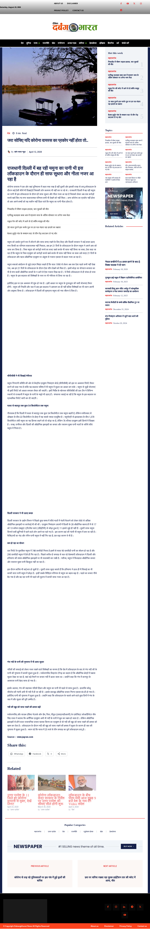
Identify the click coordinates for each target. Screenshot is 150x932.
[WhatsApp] (94, 152)
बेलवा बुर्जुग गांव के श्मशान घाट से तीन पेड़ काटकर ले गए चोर (32, 233)
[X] (81, 152)
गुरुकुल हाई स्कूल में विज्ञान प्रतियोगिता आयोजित (123, 277)
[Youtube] (127, 3)
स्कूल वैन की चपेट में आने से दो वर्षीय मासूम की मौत (28, 221)
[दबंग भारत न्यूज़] (9, 151)
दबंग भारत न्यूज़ (19, 152)
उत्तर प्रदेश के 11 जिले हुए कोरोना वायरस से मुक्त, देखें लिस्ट (19, 799)
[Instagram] (140, 3)
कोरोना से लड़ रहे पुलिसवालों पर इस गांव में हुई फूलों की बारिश (39, 908)
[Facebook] (121, 3)
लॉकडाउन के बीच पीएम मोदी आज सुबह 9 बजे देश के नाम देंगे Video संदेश (82, 799)
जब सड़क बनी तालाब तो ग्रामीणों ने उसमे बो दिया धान (112, 180)
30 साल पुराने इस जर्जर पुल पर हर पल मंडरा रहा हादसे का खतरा (34, 227)
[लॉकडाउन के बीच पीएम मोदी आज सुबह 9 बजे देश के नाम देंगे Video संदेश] (82, 783)
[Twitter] (134, 3)
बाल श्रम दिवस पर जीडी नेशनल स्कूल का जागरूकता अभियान (132, 180)
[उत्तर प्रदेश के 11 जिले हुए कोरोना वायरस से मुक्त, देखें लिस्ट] (21, 783)
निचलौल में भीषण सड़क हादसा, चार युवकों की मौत (28, 209)
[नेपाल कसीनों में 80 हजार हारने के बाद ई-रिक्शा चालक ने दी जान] (124, 244)
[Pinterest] (87, 152)
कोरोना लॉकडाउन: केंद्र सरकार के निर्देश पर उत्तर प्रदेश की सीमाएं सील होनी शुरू (51, 799)
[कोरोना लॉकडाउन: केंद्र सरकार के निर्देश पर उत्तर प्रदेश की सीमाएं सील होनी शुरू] (52, 783)
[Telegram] (121, 10)
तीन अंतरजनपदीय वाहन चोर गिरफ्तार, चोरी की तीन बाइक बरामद (133, 167)
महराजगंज (112, 58)
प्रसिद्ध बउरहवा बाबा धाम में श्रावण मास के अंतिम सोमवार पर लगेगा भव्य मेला (38, 215)
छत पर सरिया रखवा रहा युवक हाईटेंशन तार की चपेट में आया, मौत (110, 908)
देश (8, 133)
